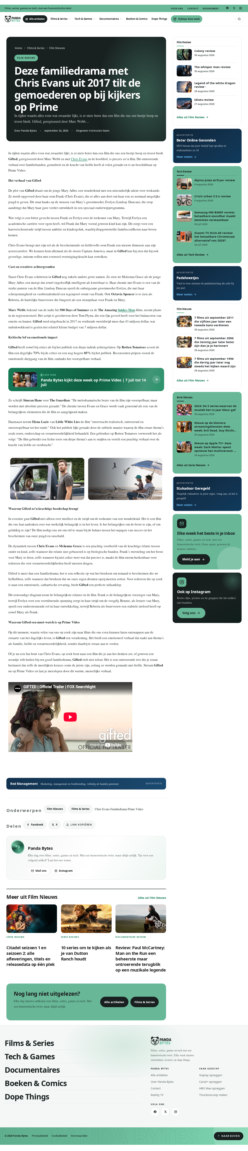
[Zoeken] (239, 19)
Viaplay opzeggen (210, 1075)
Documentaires (109, 19)
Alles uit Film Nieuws (152, 898)
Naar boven (230, 1135)
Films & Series (59, 19)
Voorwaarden (79, 1135)
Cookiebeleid (59, 1135)
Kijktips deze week (189, 19)
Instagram (66, 870)
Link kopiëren (81, 824)
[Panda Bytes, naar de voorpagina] (13, 19)
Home (18, 48)
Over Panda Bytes (162, 1082)
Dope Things (159, 19)
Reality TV (157, 1095)
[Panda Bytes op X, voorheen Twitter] (234, 8)
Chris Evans (79, 159)
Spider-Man (126, 309)
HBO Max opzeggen (212, 1088)
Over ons (177, 8)
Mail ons (40, 870)
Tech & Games (83, 19)
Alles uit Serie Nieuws (191, 465)
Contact (192, 8)
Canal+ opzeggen (210, 1082)
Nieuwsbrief (211, 8)
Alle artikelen (37, 19)
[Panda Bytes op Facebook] (227, 8)
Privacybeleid (40, 1135)
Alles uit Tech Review (191, 254)
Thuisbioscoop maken (213, 1095)
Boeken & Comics (136, 19)
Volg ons (188, 613)
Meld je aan (191, 559)
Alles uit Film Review (190, 117)
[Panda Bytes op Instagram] (240, 8)
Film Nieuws (57, 48)
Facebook (37, 824)
